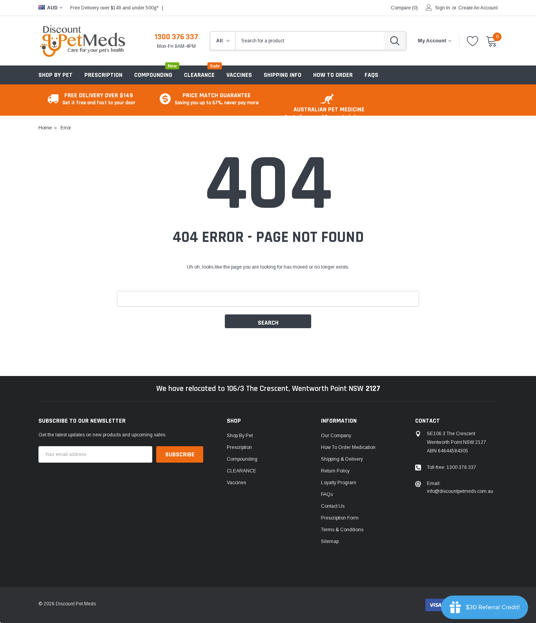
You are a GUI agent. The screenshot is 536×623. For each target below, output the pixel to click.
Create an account (478, 7)
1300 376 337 (176, 37)
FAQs (327, 494)
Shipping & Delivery (342, 459)
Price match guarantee (217, 98)
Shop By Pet (55, 75)
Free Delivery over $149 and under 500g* (114, 8)
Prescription (103, 75)
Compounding (153, 75)
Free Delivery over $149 (98, 98)
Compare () (404, 8)
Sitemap (330, 541)
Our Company (336, 435)
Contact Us (333, 506)
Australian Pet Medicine (328, 112)
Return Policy (335, 471)
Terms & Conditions (342, 529)
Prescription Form (340, 518)
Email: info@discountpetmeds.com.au (460, 487)
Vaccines (236, 482)
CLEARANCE (241, 471)
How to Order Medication (348, 447)
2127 (373, 388)
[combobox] (309, 41)
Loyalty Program (338, 482)
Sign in (442, 7)
